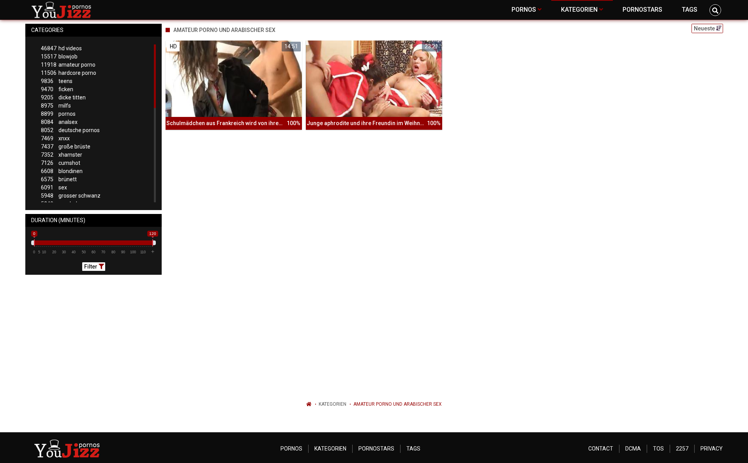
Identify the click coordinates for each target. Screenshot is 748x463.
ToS (658, 448)
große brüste (65, 146)
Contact (600, 448)
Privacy (711, 448)
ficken (57, 89)
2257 (682, 448)
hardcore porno (68, 73)
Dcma (633, 448)
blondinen (62, 171)
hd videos (61, 48)
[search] (715, 10)
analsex (59, 122)
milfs (56, 105)
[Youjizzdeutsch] (62, 9)
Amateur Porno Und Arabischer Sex (397, 404)
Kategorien (332, 404)
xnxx (55, 138)
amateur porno (68, 65)
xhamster (61, 155)
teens (56, 81)
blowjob (59, 56)
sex (54, 187)
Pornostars (376, 448)
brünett (59, 179)
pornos (58, 114)
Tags (413, 448)
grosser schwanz (71, 196)
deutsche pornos (70, 130)
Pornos (291, 448)
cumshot (60, 163)
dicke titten (63, 97)
